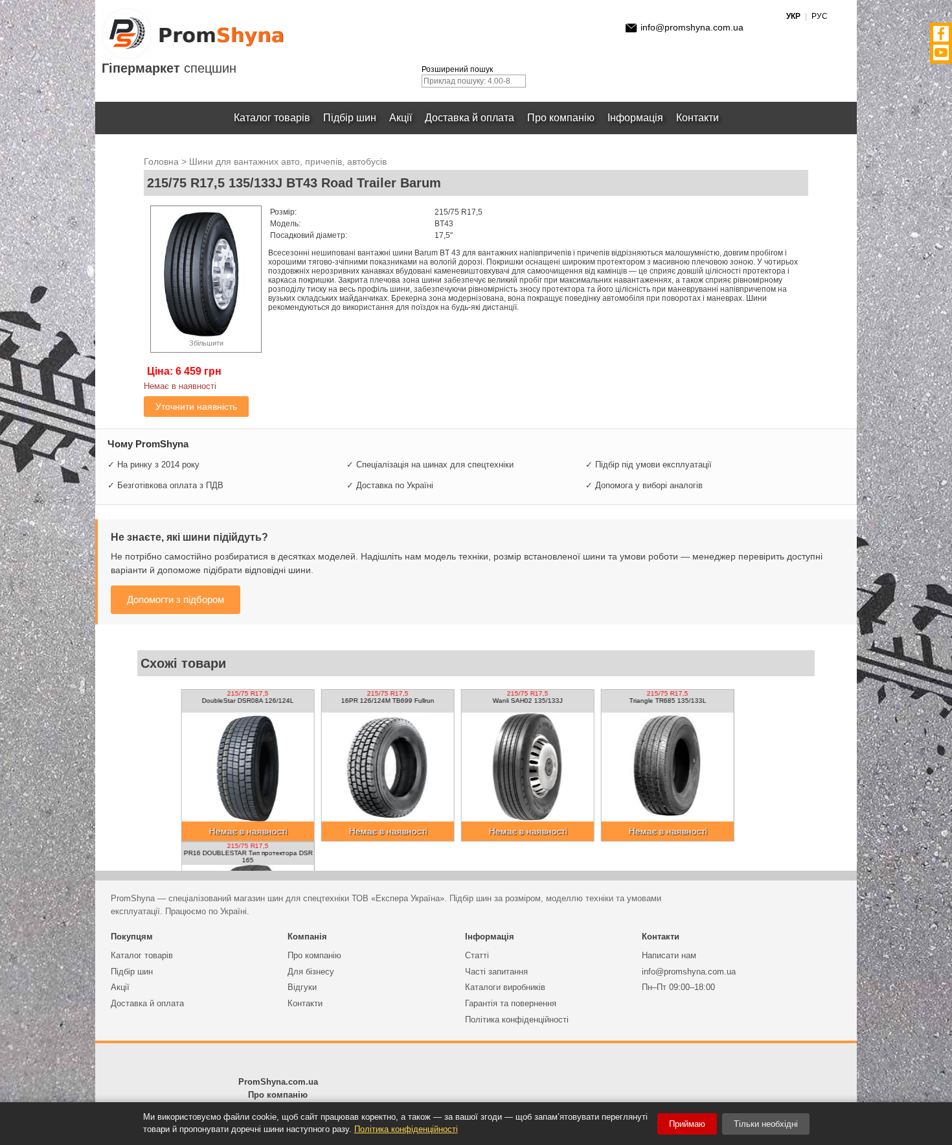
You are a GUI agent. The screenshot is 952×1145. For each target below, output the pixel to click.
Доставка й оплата (469, 117)
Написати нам (669, 955)
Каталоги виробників (505, 987)
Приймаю (687, 1124)
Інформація (635, 117)
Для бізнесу (311, 971)
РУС (819, 16)
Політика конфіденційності (517, 1019)
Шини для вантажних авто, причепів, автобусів (288, 161)
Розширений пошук (457, 69)
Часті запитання (496, 971)
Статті (477, 955)
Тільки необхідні (766, 1124)
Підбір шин (349, 117)
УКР (793, 16)
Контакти (697, 117)
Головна (161, 161)
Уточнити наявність (196, 406)
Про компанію (561, 117)
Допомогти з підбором (175, 599)
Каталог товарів (272, 117)
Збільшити (206, 343)
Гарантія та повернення (510, 1003)
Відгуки (302, 987)
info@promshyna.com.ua (691, 27)
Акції (400, 117)
